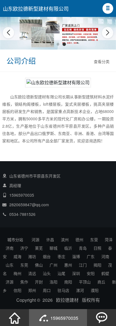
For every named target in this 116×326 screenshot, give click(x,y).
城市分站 (15, 239)
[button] (107, 8)
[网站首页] (14, 317)
